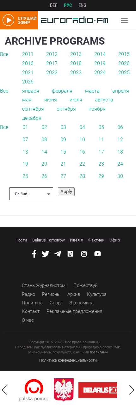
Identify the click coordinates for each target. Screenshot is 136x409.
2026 (28, 82)
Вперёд (131, 390)
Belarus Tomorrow (48, 240)
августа (104, 100)
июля (76, 100)
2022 (52, 73)
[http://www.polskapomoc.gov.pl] (34, 390)
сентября (33, 109)
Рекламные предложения (74, 311)
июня (50, 100)
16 (82, 152)
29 (101, 176)
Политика (32, 303)
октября (66, 109)
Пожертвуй (85, 285)
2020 (124, 63)
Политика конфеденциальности (68, 360)
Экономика (81, 303)
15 (63, 152)
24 (120, 164)
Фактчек (96, 240)
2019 (100, 63)
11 (101, 140)
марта (92, 91)
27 (63, 176)
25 (25, 176)
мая (27, 100)
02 (44, 127)
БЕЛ (54, 5)
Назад (4, 390)
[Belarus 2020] (104, 390)
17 (101, 152)
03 (63, 127)
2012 (52, 54)
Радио (28, 294)
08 (44, 140)
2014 (100, 54)
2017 (52, 63)
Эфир (114, 240)
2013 (76, 54)
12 (120, 140)
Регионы (51, 294)
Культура (97, 294)
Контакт (31, 311)
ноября (97, 109)
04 (82, 127)
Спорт (56, 303)
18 (120, 152)
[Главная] (73, 20)
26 (44, 176)
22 (82, 164)
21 (63, 164)
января (30, 91)
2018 (76, 63)
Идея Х (76, 240)
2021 (28, 73)
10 (82, 140)
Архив (73, 294)
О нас (28, 320)
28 (82, 176)
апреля (120, 91)
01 (25, 127)
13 (25, 152)
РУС (68, 5)
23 (101, 164)
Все (4, 54)
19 (25, 164)
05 (101, 127)
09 (63, 140)
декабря (31, 118)
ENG (82, 5)
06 (120, 127)
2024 (100, 73)
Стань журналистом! (44, 285)
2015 (124, 54)
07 (25, 140)
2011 (28, 54)
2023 (76, 73)
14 (44, 152)
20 (44, 164)
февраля (62, 91)
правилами (99, 352)
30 (120, 176)
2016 (28, 63)
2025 (124, 73)
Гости (21, 240)
